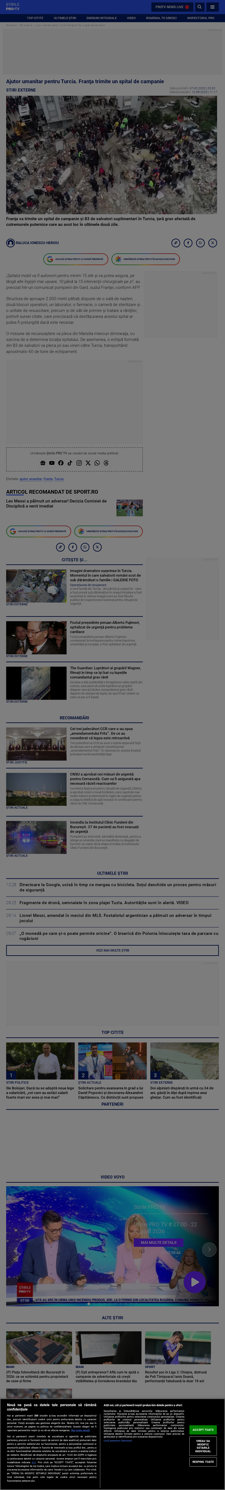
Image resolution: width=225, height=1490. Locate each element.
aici (34, 1462)
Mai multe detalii (80, 1430)
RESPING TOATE (203, 1461)
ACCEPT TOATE (203, 1429)
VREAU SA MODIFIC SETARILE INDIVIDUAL (203, 1446)
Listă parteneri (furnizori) (118, 1440)
